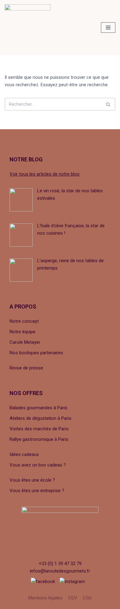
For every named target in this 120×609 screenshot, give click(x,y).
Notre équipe (22, 331)
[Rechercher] (108, 104)
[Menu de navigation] (108, 27)
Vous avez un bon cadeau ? (38, 465)
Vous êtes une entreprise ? (37, 490)
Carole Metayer (25, 342)
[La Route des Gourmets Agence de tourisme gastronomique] (28, 27)
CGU (87, 598)
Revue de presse (26, 368)
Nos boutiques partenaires (36, 353)
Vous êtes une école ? (32, 480)
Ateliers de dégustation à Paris (40, 418)
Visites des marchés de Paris (39, 429)
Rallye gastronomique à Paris (39, 439)
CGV (72, 598)
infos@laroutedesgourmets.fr (60, 571)
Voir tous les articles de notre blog (44, 174)
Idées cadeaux (24, 454)
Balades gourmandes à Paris (38, 408)
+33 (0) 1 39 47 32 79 (60, 563)
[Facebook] (43, 581)
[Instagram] (72, 581)
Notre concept (24, 321)
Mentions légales (45, 598)
